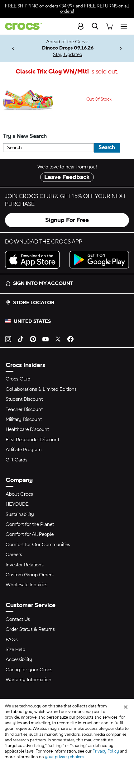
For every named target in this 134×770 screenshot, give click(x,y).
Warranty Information (28, 680)
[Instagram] (8, 339)
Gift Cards (16, 460)
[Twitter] (58, 339)
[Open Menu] (125, 26)
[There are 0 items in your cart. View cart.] (109, 26)
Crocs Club (18, 379)
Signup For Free (67, 220)
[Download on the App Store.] (35, 260)
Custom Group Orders (30, 575)
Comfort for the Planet (30, 524)
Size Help (15, 649)
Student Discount (24, 399)
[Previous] (13, 48)
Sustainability (20, 514)
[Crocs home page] (21, 26)
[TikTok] (20, 339)
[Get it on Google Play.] (99, 260)
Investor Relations (25, 565)
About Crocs (19, 494)
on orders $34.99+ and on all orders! (67, 8)
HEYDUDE (17, 504)
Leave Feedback (67, 177)
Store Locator (34, 303)
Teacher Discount (24, 409)
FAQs (12, 639)
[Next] (120, 48)
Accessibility (19, 659)
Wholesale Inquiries (26, 585)
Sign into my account (43, 283)
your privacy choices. (65, 757)
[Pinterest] (33, 339)
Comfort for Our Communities (38, 544)
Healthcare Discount (27, 429)
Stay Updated (67, 54)
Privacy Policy (106, 751)
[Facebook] (70, 339)
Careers (14, 554)
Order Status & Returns (30, 629)
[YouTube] (45, 339)
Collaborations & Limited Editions (41, 389)
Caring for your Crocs (29, 670)
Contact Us (18, 619)
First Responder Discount (32, 440)
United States (32, 321)
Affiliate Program (23, 449)
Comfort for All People (30, 534)
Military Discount (24, 419)
